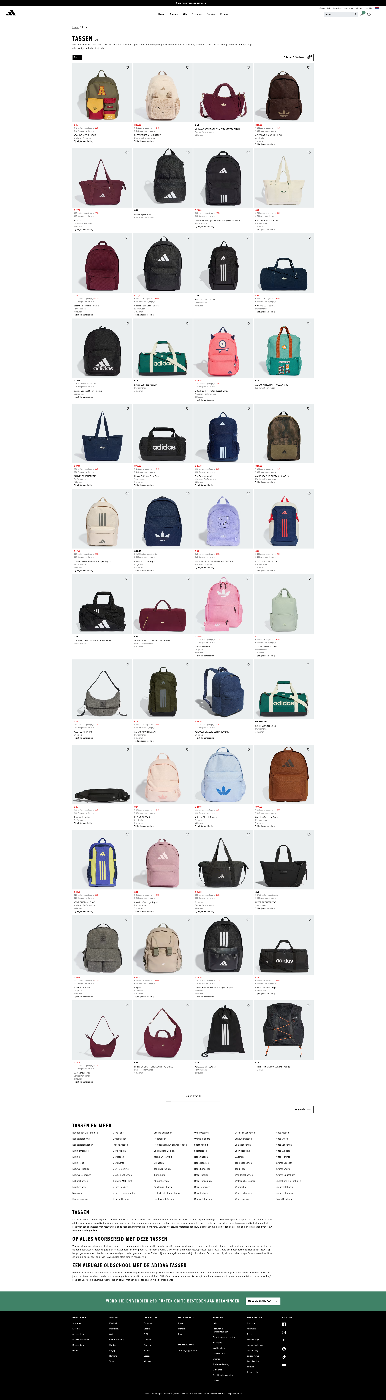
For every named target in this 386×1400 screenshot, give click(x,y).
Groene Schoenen (163, 1133)
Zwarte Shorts (282, 1169)
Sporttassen (200, 1151)
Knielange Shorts (163, 1187)
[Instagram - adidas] (298, 1333)
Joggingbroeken (162, 1169)
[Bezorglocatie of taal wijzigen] (377, 8)
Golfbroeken (119, 1151)
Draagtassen (119, 1139)
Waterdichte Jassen (245, 1181)
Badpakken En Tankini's (85, 1133)
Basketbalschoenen (82, 1145)
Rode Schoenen (202, 1169)
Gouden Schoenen (122, 1175)
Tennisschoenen (243, 1163)
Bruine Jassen (80, 1199)
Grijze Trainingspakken (125, 1193)
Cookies (184, 1394)
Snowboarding (242, 1151)
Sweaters (240, 1157)
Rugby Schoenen (203, 1199)
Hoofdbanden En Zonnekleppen (170, 1145)
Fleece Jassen (120, 1145)
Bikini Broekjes (80, 1151)
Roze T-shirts (201, 1193)
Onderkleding (201, 1133)
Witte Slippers (282, 1151)
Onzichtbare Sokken (164, 1151)
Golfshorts (118, 1163)
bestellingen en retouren (343, 8)
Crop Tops (118, 1133)
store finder (320, 8)
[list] (176, 57)
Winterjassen (242, 1199)
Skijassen (159, 1163)
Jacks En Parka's (163, 1157)
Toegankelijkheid (234, 1394)
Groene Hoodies (121, 1199)
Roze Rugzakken (203, 1181)
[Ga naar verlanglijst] (369, 14)
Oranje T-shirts (202, 1139)
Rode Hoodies (201, 1163)
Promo (224, 14)
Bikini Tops (78, 1163)
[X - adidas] (298, 1341)
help (329, 8)
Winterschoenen (243, 1193)
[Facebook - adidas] (298, 1325)
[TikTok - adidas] (298, 1357)
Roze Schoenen (202, 1187)
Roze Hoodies (201, 1175)
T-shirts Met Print (122, 1181)
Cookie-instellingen (153, 1394)
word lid (369, 8)
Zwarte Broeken (283, 1163)
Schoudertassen (243, 1139)
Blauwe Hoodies (80, 1169)
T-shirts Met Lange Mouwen (168, 1193)
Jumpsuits (159, 1175)
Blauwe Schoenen (81, 1175)
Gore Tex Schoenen (245, 1133)
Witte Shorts (281, 1139)
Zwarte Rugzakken (285, 1175)
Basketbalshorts (81, 1139)
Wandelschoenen (244, 1175)
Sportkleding (201, 1145)
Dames (174, 14)
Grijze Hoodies (120, 1187)
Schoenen (197, 14)
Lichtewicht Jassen (164, 1199)
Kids (184, 14)
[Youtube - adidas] (298, 1365)
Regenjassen (201, 1157)
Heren (161, 14)
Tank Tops (240, 1169)
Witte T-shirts (282, 1157)
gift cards (359, 8)
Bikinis (76, 1157)
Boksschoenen (80, 1181)
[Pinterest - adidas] (298, 1349)
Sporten (211, 14)
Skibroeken (78, 1193)
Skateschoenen (243, 1145)
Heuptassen (160, 1139)
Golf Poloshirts (121, 1169)
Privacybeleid (196, 1394)
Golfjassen (118, 1157)
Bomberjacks (79, 1187)
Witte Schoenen (283, 1145)
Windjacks (240, 1187)
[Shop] (11, 13)
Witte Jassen (282, 1133)
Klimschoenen (161, 1181)
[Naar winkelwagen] (376, 14)
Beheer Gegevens (171, 1394)
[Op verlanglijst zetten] (127, 68)
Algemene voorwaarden (214, 1394)
